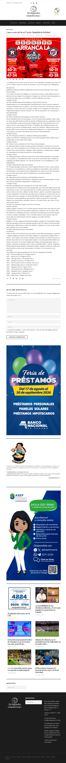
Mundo (38, 23)
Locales (31, 23)
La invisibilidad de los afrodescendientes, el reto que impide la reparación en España (48, 608)
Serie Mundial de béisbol (51, 35)
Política (14, 23)
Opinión (43, 757)
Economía (22, 23)
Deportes (46, 23)
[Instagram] (36, 3)
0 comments (57, 278)
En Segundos (30, 35)
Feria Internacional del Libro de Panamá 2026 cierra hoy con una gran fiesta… (20, 642)
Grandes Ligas (39, 35)
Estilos (48, 757)
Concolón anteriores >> (54, 478)
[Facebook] (31, 3)
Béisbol (23, 35)
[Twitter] (33, 3)
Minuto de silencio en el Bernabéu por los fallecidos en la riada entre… (48, 642)
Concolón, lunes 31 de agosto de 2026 (17, 472)
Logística (7, 758)
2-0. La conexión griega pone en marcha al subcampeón (20, 669)
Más (53, 23)
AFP (7, 35)
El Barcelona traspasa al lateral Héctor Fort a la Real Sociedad (47, 670)
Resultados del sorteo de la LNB (19, 614)
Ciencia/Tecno (36, 757)
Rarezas (53, 757)
